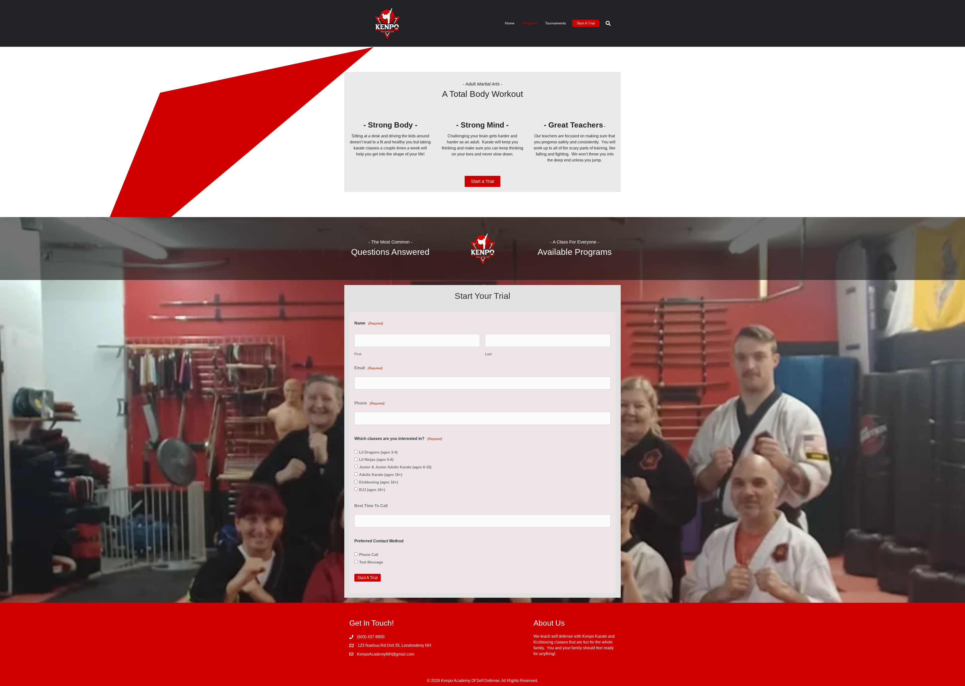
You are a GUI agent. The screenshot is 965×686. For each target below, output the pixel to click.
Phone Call (368, 554)
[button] (482, 181)
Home (509, 23)
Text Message (371, 562)
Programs (530, 23)
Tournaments (555, 23)
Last (488, 354)
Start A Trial (586, 23)
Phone (369, 403)
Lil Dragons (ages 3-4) (378, 452)
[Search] (606, 23)
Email (368, 368)
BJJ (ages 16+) (372, 490)
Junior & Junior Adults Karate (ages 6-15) (395, 467)
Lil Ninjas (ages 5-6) (376, 459)
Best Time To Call (371, 506)
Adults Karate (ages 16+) (380, 474)
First (357, 354)
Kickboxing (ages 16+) (378, 482)
